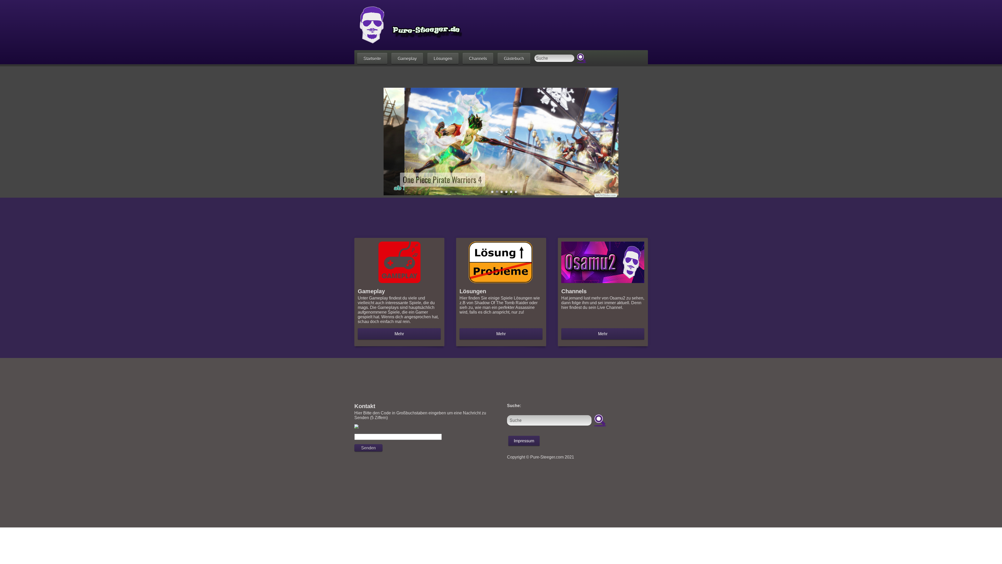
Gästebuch (514, 58)
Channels (478, 58)
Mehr (399, 334)
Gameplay (407, 58)
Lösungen (443, 58)
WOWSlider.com (606, 195)
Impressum (524, 441)
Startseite (372, 58)
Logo (408, 25)
